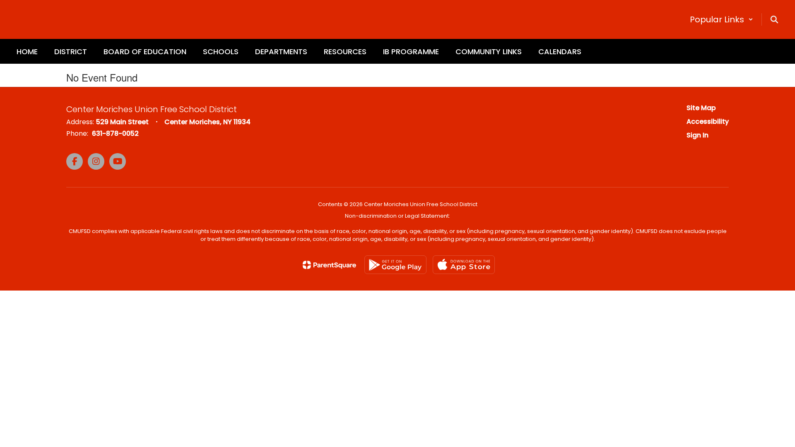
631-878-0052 (115, 133)
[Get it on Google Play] (395, 264)
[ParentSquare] (329, 265)
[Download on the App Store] (464, 264)
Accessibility (708, 121)
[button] (721, 19)
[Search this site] (774, 19)
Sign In (697, 135)
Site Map (701, 108)
